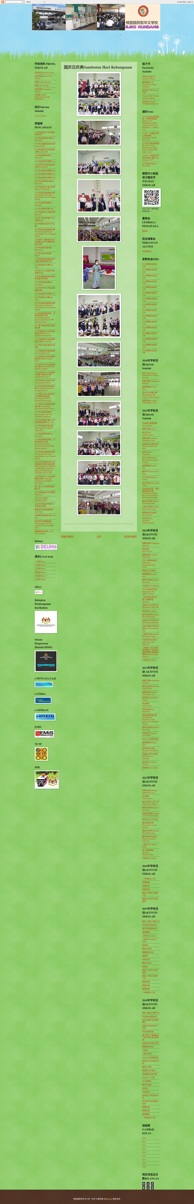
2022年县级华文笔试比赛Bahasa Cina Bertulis (45, 188)
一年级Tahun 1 (40, 561)
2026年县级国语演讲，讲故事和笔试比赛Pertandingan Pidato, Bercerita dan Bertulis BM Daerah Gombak (45, 443)
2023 (144, 1159)
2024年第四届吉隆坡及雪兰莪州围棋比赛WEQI (45, 260)
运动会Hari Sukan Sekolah (149, 763)
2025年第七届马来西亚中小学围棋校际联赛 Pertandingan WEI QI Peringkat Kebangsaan (45, 397)
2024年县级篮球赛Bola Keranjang (44, 283)
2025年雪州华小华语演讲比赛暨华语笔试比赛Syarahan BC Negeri (45, 374)
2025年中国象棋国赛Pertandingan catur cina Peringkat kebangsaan (43, 414)
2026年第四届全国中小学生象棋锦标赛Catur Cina (45, 421)
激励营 (145, 955)
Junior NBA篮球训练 (150, 1057)
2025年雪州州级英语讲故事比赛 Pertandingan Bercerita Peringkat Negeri (45, 406)
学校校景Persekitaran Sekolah (43, 90)
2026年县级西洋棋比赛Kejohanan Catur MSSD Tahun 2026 (44, 427)
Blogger (109, 1199)
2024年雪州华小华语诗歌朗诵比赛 (45, 289)
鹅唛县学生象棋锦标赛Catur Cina (44, 510)
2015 (144, 1141)
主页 (98, 536)
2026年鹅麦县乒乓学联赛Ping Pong (45, 493)
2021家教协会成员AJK (149, 322)
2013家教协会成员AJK (149, 276)
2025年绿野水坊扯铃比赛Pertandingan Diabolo (45, 381)
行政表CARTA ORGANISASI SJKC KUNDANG (42, 97)
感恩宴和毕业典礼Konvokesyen (149, 513)
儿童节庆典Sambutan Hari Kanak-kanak (150, 507)
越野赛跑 (146, 882)
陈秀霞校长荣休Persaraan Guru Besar (150, 749)
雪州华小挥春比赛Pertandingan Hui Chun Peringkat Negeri (150, 394)
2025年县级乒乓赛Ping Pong (44, 298)
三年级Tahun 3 (40, 568)
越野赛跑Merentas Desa (149, 388)
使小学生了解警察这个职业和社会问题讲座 (150, 1037)
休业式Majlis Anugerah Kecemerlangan (148, 520)
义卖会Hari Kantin (149, 660)
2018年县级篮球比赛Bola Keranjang (45, 139)
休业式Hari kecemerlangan (147, 433)
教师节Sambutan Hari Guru (150, 472)
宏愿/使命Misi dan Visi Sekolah (43, 77)
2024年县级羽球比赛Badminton (43, 248)
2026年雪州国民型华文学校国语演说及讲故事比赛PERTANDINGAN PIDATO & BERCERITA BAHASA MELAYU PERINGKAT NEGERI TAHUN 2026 (45, 467)
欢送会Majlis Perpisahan (147, 453)
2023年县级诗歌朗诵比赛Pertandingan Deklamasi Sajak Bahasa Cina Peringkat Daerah (45, 196)
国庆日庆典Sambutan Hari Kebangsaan (150, 502)
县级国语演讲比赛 (149, 1074)
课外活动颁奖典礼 (149, 928)
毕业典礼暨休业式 (149, 925)
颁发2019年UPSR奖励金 (150, 899)
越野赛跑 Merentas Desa (149, 575)
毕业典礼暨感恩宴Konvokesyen (149, 424)
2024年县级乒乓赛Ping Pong (44, 266)
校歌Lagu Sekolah (41, 85)
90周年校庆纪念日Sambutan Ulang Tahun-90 (149, 641)
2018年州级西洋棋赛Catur (45, 170)
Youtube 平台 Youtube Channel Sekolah (150, 97)
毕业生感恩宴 (147, 1031)
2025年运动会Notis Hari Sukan (149, 164)
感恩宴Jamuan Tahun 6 (150, 768)
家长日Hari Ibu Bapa (150, 819)
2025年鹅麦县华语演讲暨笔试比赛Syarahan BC (45, 340)
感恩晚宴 (146, 932)
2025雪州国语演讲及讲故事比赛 (45, 326)
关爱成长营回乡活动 (150, 1043)
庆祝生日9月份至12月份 (150, 1027)
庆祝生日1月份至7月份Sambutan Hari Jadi (150, 606)
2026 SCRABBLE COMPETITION (41, 499)
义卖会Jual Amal (148, 935)
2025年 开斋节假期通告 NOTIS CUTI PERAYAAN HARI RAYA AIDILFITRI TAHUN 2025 (150, 147)
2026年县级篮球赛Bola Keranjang (44, 434)
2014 (144, 1138)
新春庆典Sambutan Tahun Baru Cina (149, 439)
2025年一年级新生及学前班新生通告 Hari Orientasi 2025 (150, 157)
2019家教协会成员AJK (149, 311)
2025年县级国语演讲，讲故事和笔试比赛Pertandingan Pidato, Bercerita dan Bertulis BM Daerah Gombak (45, 317)
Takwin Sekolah (40, 116)
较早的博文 (130, 536)
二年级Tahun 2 (40, 565)
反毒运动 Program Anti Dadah (149, 734)
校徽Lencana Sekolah (43, 82)
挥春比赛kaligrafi (149, 429)
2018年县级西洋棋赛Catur (45, 161)
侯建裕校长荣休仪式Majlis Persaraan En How (150, 446)
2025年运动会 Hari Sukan (149, 478)
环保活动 (146, 959)
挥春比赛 (146, 885)
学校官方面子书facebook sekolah (148, 77)
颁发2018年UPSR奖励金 (150, 971)
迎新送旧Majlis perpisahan (148, 710)
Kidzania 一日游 (148, 1077)
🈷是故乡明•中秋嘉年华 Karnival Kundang (150, 756)
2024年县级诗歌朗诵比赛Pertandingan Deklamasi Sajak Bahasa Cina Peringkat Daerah (45, 232)
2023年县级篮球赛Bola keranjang (44, 203)
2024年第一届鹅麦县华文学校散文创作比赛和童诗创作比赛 (45, 241)
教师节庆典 (147, 963)
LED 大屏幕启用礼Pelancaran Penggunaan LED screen (149, 563)
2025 (144, 1166)
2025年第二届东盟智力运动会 (45, 346)
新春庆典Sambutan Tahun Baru (149, 555)
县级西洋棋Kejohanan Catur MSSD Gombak (150, 814)
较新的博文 (67, 536)
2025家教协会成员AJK (149, 345)
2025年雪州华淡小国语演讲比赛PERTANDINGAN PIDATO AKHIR (45, 366)
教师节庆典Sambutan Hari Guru (150, 581)
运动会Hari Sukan (149, 611)
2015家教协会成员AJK (149, 288)
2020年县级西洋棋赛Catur (45, 177)
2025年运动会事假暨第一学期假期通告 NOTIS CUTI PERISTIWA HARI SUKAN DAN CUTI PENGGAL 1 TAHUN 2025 (150, 123)
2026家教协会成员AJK (149, 351)
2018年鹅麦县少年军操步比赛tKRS (45, 133)
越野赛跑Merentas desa (149, 466)
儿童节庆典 (147, 1053)
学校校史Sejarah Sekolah (44, 72)
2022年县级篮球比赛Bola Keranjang (45, 182)
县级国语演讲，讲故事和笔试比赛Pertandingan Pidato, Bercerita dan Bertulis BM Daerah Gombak (150, 493)
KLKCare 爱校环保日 (150, 739)
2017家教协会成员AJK (149, 299)
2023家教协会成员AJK (149, 334)
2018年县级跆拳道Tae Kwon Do (43, 156)
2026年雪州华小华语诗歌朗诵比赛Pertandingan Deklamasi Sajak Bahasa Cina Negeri (45, 479)
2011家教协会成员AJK (149, 265)
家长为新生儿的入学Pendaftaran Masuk (150, 803)
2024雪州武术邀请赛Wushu (43, 254)
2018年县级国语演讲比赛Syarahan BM (45, 144)
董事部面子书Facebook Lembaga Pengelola (149, 84)
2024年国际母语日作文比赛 (45, 224)
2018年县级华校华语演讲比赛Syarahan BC (45, 150)
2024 (144, 1163)
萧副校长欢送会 (148, 1070)
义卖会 (145, 1050)
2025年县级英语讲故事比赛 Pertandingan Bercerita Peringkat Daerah (45, 388)
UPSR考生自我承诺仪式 (150, 1102)
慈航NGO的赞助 (148, 570)
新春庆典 (146, 889)
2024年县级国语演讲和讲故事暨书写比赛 (45, 277)
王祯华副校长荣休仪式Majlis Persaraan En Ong (150, 628)
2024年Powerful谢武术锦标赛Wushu (45, 271)
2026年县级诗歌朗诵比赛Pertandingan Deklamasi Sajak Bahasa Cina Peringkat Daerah (45, 455)
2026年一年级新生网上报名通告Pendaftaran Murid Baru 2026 (150, 136)
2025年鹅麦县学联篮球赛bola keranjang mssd (45, 351)
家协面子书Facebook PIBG (150, 91)
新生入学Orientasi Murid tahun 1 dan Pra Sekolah (150, 375)
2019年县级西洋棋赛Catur (45, 174)
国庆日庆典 (147, 948)
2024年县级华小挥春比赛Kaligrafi (45, 213)
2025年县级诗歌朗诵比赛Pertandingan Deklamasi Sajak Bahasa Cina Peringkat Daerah (45, 306)
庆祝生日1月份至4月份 (150, 1096)
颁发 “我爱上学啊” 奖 (150, 921)
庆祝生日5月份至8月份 (150, 1062)
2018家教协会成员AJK (149, 305)
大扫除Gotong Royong (150, 585)
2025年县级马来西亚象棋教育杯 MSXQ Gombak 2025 (45, 358)
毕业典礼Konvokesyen (147, 550)
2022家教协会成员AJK (149, 328)
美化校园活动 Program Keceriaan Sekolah (149, 824)
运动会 (145, 966)
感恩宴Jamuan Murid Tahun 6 (150, 698)
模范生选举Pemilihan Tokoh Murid (150, 687)
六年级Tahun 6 (40, 579)
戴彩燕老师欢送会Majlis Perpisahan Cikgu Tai (149, 838)
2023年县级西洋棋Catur (44, 208)
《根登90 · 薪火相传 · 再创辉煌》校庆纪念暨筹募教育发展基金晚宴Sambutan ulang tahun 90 (150, 652)
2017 (144, 1148)
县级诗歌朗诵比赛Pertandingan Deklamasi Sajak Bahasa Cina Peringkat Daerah (150, 719)
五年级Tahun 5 (40, 576)
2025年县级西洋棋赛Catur (45, 293)
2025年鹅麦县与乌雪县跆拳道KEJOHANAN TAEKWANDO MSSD (45, 333)
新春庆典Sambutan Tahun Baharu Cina (149, 401)
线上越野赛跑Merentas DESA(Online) (147, 852)
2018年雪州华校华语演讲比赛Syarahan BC (45, 165)
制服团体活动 (147, 952)
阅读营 (145, 945)
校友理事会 (147, 251)
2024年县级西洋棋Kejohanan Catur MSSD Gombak (149, 591)
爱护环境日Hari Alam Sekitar (150, 484)
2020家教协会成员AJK (149, 317)
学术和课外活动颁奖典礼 (150, 1021)
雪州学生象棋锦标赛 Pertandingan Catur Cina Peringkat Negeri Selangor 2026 (44, 524)
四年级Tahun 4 (40, 572)
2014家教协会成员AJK (149, 282)
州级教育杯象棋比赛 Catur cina (45, 516)
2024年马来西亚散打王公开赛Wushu (45, 219)
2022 (144, 1156)
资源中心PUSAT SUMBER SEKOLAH (150, 102)
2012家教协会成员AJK (149, 270)
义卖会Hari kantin (149, 858)
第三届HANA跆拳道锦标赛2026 (45, 487)
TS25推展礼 (147, 1081)
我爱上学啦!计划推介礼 (150, 894)
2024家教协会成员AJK (149, 340)
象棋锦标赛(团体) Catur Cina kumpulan (44, 532)
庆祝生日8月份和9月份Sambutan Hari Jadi (150, 621)
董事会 (145, 231)
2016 (144, 1145)
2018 (144, 1152)
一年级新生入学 (148, 878)
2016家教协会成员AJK (149, 293)
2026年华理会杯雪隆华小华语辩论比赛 (45, 505)
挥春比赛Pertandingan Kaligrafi (150, 382)
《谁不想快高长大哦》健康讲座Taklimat (149, 599)
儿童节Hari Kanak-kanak (149, 845)
